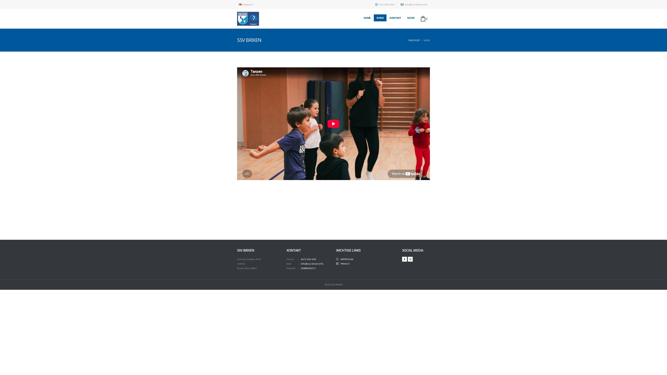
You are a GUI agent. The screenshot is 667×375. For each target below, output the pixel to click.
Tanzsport (414, 40)
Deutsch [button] (247, 4)
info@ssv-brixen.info (415, 4)
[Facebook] (404, 259)
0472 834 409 (386, 4)
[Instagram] (410, 259)
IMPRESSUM (346, 259)
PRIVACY (344, 263)
